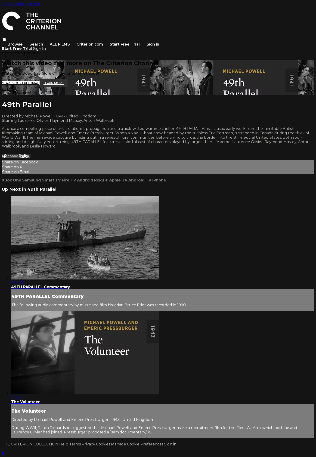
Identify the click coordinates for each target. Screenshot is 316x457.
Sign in (153, 44)
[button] (4, 39)
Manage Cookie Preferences (137, 444)
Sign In (39, 48)
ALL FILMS (60, 44)
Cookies (103, 444)
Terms (75, 444)
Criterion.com (90, 44)
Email (26, 156)
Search (36, 44)
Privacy (89, 444)
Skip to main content (21, 4)
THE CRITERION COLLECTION (30, 444)
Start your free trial (20, 83)
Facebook (10, 156)
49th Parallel (41, 189)
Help (64, 444)
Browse (16, 44)
